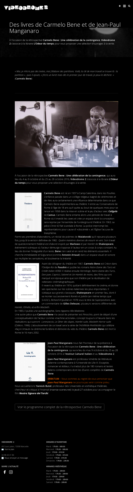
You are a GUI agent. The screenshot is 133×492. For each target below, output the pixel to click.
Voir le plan (9, 449)
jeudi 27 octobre (83, 389)
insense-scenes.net (60, 389)
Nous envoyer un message (16, 458)
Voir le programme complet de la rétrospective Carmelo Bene (60, 407)
